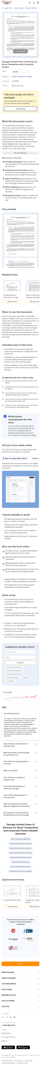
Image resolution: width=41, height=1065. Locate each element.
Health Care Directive (12, 677)
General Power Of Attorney (14, 670)
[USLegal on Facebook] (6, 1017)
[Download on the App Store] (8, 1047)
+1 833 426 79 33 (8, 1025)
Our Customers (8, 1001)
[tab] (15, 458)
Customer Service (9, 984)
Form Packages (8, 972)
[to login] (33, 2)
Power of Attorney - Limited (22, 77)
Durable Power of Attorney (14, 667)
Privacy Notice (28, 1060)
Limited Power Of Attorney (14, 674)
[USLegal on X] (3, 1017)
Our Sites (5, 1006)
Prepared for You (9, 995)
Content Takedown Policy (8, 1063)
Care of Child (10, 681)
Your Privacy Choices (7, 1060)
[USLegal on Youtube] (14, 1017)
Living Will (25, 677)
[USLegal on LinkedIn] (10, 1017)
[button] (37, 2)
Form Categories (9, 978)
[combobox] (20, 652)
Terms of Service (18, 1060)
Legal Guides (7, 989)
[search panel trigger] (29, 2)
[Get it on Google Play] (23, 1047)
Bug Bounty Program (22, 1063)
